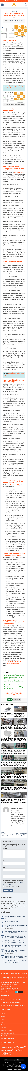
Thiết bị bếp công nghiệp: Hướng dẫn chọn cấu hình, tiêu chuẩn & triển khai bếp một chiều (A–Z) (16, 941)
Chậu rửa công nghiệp (16, 1062)
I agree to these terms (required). (12, 886)
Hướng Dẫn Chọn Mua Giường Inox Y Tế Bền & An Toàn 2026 (15, 917)
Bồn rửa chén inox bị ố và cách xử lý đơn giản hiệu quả (21, 834)
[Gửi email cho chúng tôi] (19, 1050)
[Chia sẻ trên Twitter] (12, 694)
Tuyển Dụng (3, 1027)
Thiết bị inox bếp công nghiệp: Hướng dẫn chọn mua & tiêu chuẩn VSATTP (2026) (16, 932)
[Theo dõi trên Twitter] (6, 1050)
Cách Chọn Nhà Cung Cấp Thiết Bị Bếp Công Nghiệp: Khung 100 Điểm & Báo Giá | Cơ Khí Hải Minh (16, 956)
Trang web (5, 874)
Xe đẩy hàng (10, 1067)
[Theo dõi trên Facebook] (17, 1047)
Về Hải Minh (3, 1016)
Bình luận (5, 848)
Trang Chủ (3, 1014)
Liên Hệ (2, 1019)
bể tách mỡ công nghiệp (14, 485)
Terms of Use (10, 884)
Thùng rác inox (15, 1064)
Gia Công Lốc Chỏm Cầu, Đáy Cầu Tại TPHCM (10, 1002)
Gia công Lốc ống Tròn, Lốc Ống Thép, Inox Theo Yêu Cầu (13, 1005)
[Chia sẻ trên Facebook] (10, 694)
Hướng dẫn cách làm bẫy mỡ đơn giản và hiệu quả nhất (7, 834)
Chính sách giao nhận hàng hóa (7, 1033)
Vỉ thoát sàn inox (6, 1065)
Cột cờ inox (23, 1064)
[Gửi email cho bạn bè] (15, 694)
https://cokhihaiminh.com (13, 663)
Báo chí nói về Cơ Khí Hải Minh (11, 921)
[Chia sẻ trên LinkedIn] (20, 694)
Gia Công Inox (18, 1067)
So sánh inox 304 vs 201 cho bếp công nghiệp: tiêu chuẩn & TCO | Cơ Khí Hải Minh (15, 961)
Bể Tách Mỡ (15, 1065)
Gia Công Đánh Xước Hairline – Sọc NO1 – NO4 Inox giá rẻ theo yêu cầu (13, 678)
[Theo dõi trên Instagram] (14, 1050)
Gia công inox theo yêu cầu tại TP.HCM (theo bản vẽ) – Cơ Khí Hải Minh (16, 926)
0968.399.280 (18, 662)
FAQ (2, 1022)
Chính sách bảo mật (5, 1025)
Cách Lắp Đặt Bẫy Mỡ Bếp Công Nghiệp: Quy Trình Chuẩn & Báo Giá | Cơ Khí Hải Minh (15, 946)
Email (4, 867)
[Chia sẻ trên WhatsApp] (7, 694)
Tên (3, 860)
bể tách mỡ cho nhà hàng (19, 172)
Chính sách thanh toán (5, 1036)
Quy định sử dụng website (6, 1030)
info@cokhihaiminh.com (9, 992)
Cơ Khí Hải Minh (6, 626)
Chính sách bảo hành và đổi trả (7, 1038)
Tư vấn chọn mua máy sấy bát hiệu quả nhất (14, 675)
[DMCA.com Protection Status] (19, 992)
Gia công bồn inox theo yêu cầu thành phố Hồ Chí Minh (12, 1000)
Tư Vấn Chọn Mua (14, 11)
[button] (2, 5)
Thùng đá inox (6, 1064)
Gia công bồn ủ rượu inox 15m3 (11, 685)
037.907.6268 (10, 662)
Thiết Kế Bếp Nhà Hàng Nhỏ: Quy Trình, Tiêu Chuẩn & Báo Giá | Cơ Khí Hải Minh (15, 950)
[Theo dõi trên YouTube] (24, 1047)
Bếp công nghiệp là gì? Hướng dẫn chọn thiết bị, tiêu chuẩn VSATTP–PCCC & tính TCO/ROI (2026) (15, 936)
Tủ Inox (7, 1062)
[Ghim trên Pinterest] (18, 694)
